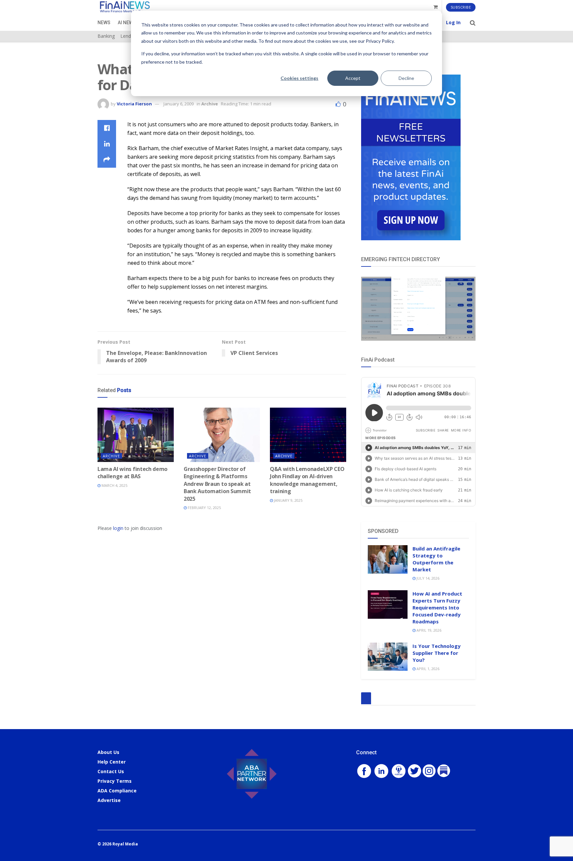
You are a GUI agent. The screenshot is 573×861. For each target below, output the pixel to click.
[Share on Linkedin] (106, 144)
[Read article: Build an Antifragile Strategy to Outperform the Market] (388, 559)
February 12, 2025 (204, 507)
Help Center (111, 762)
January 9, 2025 (287, 500)
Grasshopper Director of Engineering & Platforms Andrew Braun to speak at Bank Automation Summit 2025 (217, 483)
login (118, 528)
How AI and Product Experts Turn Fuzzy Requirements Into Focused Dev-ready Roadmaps (437, 607)
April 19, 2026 (428, 630)
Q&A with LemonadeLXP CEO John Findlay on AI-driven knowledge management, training (307, 480)
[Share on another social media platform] (106, 160)
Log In (453, 22)
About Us (108, 752)
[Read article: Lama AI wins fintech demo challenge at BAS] (135, 435)
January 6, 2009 (178, 104)
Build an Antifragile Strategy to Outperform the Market (436, 559)
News (103, 22)
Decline (406, 78)
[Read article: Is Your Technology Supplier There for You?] (388, 657)
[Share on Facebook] (106, 128)
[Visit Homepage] (124, 7)
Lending (128, 36)
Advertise (109, 800)
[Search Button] (473, 22)
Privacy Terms (114, 781)
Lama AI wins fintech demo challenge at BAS (132, 472)
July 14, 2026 (427, 578)
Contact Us (110, 771)
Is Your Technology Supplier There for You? (437, 653)
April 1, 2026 (427, 668)
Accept (352, 78)
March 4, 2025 (113, 485)
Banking (106, 36)
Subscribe (461, 7)
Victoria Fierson (134, 104)
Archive (209, 104)
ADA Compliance (117, 790)
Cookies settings (299, 78)
